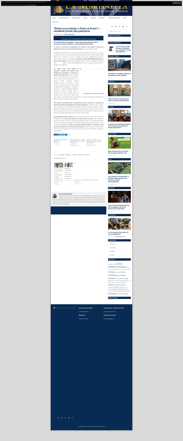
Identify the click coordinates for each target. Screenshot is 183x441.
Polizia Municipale (119, 285)
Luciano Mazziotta (83, 311)
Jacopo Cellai (68, 154)
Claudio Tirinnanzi (83, 318)
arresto (119, 264)
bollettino (112, 267)
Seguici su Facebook (114, 35)
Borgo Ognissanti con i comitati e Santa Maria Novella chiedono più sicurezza (77, 141)
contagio (116, 272)
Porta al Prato (81, 154)
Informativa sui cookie (32, 4)
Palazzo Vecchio (122, 282)
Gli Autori (112, 251)
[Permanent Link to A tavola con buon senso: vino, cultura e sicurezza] (88, 163)
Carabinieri (121, 267)
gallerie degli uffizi (124, 280)
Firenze (116, 280)
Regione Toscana (119, 287)
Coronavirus (122, 272)
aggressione (110, 264)
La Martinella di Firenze (91, 8)
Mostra (109, 282)
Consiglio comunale (125, 269)
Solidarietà (119, 291)
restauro (125, 287)
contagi (111, 272)
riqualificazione (115, 289)
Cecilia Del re (111, 269)
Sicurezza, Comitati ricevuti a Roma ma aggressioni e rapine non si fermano (93, 141)
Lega (129, 280)
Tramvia (118, 294)
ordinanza (117, 282)
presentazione (111, 287)
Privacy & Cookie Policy (99, 426)
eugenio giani (111, 280)
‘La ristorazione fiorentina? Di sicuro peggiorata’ (118, 233)
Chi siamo (112, 244)
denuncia (121, 278)
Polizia (110, 285)
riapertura (110, 289)
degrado (117, 278)
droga (126, 278)
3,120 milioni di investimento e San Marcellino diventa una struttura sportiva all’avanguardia (118, 179)
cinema (115, 269)
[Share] (66, 135)
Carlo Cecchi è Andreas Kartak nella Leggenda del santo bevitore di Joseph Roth (118, 207)
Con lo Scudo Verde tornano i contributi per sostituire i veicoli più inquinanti (123, 49)
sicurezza (87, 154)
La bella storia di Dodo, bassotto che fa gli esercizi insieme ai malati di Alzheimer (119, 125)
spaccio (124, 291)
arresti (114, 264)
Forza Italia (61, 154)
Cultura (119, 275)
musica (113, 282)
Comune (119, 269)
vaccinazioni (124, 294)
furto (119, 280)
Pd (126, 282)
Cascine (128, 267)
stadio (128, 291)
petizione (74, 154)
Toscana (112, 293)
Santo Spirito (123, 289)
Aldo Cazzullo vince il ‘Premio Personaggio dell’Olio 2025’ (118, 152)
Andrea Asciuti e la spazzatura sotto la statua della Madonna (118, 99)
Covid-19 (112, 275)
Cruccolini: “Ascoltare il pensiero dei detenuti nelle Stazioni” (119, 74)
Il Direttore (112, 247)
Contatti (112, 255)
